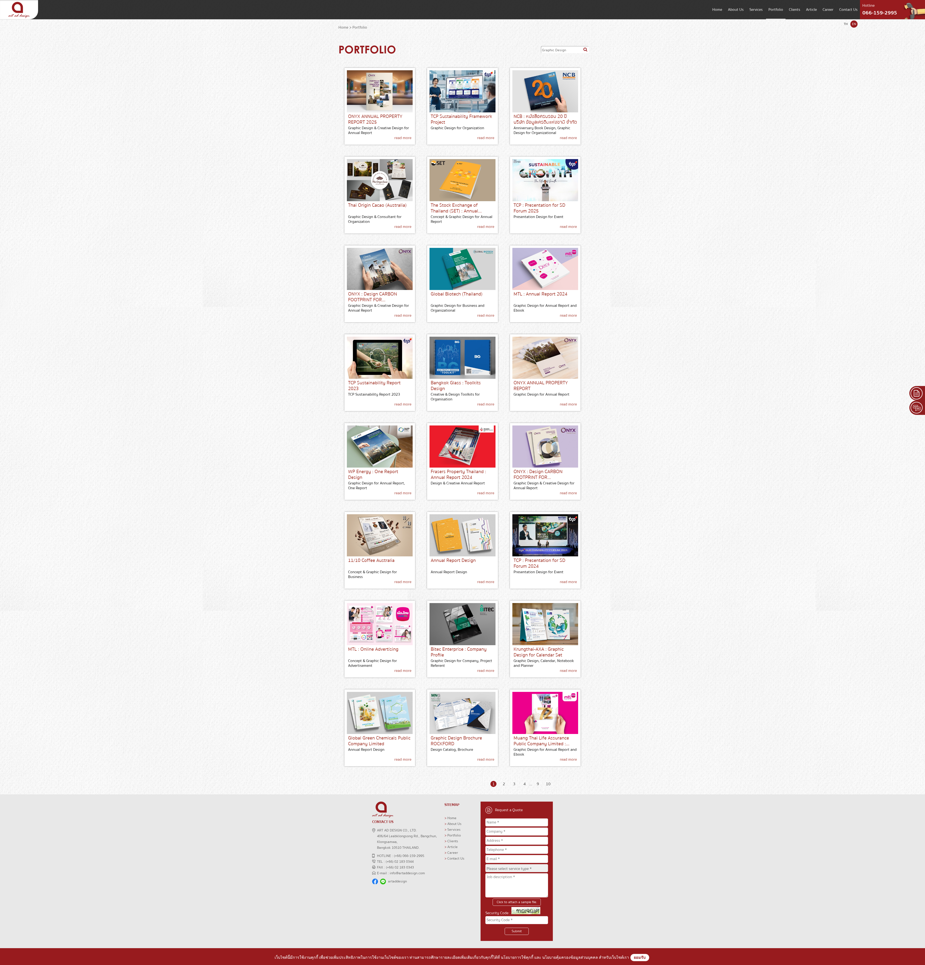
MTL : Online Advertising (373, 649)
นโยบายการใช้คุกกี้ (517, 957)
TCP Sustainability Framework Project (461, 119)
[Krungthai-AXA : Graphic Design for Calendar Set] (545, 624)
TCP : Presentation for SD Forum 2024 (539, 563)
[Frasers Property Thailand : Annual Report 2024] (462, 446)
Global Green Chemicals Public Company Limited (379, 740)
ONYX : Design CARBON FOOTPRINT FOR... (372, 296)
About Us (736, 9)
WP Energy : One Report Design (373, 474)
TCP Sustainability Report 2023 (374, 385)
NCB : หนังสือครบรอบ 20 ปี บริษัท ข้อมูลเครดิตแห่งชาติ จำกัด (545, 119)
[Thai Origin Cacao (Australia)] (380, 180)
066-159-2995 (879, 13)
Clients (794, 9)
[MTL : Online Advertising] (380, 624)
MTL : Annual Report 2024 (540, 294)
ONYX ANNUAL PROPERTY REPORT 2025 (375, 119)
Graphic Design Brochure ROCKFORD (456, 740)
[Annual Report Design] (462, 535)
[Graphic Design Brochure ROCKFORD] (462, 713)
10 (548, 784)
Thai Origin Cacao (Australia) (377, 205)
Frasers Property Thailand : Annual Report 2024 (458, 474)
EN (854, 24)
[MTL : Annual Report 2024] (545, 269)
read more (402, 138)
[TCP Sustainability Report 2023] (380, 358)
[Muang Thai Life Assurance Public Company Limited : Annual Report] (545, 713)
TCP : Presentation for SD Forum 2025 (539, 208)
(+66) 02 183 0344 (400, 861)
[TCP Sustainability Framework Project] (462, 91)
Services (756, 9)
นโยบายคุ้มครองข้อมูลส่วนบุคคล (570, 957)
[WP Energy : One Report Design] (380, 446)
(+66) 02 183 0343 (400, 867)
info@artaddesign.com (407, 873)
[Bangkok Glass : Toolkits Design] (462, 358)
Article (811, 9)
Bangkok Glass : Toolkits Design (456, 385)
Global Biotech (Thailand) (456, 294)
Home (717, 9)
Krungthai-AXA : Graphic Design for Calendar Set (539, 652)
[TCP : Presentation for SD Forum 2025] (545, 180)
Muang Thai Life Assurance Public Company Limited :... (541, 740)
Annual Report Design (453, 560)
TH (846, 24)
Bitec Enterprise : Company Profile (459, 652)
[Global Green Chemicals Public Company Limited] (380, 713)
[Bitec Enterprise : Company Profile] (462, 624)
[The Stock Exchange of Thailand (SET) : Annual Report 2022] (462, 180)
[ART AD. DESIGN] (19, 18)
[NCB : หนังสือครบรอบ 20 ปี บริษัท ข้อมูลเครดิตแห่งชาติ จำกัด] (545, 91)
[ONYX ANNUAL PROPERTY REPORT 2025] (380, 91)
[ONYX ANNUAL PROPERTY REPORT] (545, 358)
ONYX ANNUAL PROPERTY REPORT (541, 385)
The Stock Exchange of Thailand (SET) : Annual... (456, 208)
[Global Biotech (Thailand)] (462, 269)
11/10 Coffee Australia (371, 560)
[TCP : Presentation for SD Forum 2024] (545, 535)
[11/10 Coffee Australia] (380, 535)
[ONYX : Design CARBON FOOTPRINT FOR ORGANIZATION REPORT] (380, 269)
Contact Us (848, 9)
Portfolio (775, 9)
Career (828, 9)
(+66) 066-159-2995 (409, 856)
